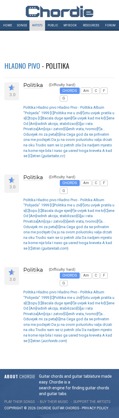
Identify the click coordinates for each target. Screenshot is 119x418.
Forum (110, 25)
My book (70, 25)
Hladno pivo (22, 65)
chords (72, 408)
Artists (37, 25)
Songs (22, 25)
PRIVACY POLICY (95, 408)
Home (7, 25)
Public (53, 25)
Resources (91, 25)
